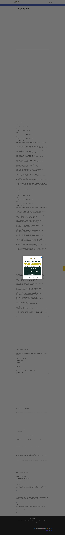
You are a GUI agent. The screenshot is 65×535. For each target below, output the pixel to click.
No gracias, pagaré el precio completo (32, 277)
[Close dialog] (41, 257)
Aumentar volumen (32, 274)
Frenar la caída (32, 268)
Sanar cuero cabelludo (32, 271)
